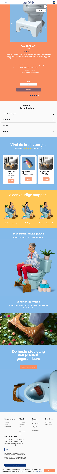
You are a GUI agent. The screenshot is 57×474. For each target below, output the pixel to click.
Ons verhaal (48, 422)
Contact (6, 422)
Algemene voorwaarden (7, 425)
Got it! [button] (49, 470)
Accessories (22, 429)
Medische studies (34, 427)
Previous (19, 23)
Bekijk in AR (41, 10)
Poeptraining (35, 430)
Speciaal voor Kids (22, 425)
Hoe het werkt (35, 423)
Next (37, 27)
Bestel (11, 180)
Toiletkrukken (22, 422)
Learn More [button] (38, 471)
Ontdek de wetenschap (28, 367)
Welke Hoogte (48, 424)
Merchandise (22, 431)
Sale (20, 434)
